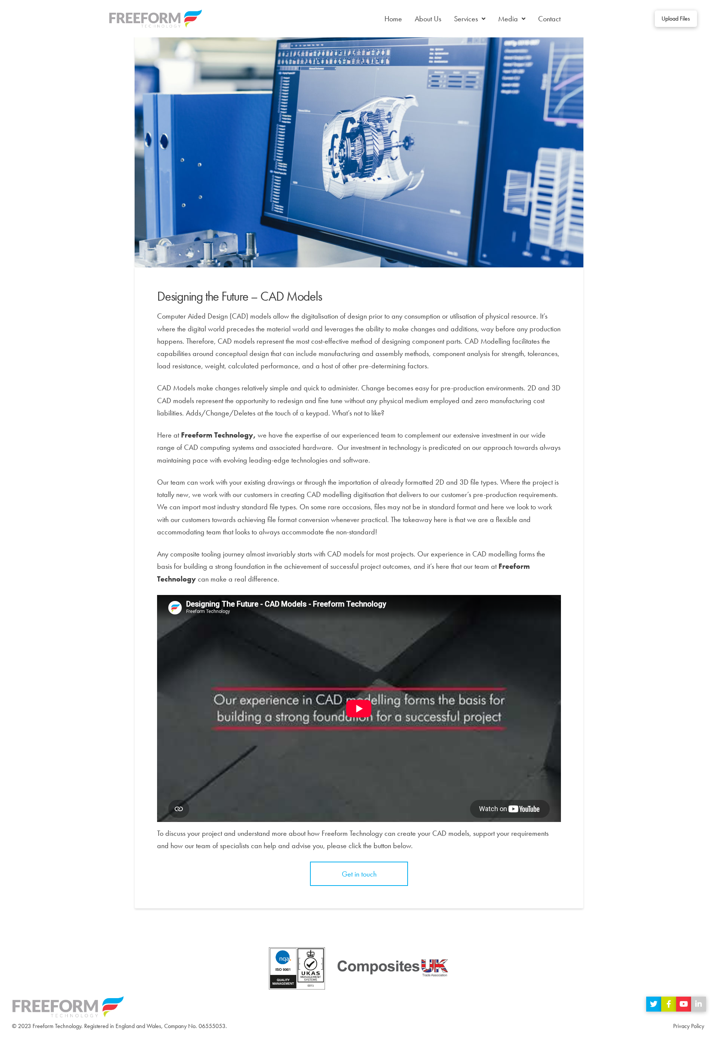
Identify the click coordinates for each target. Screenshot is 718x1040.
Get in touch (359, 874)
